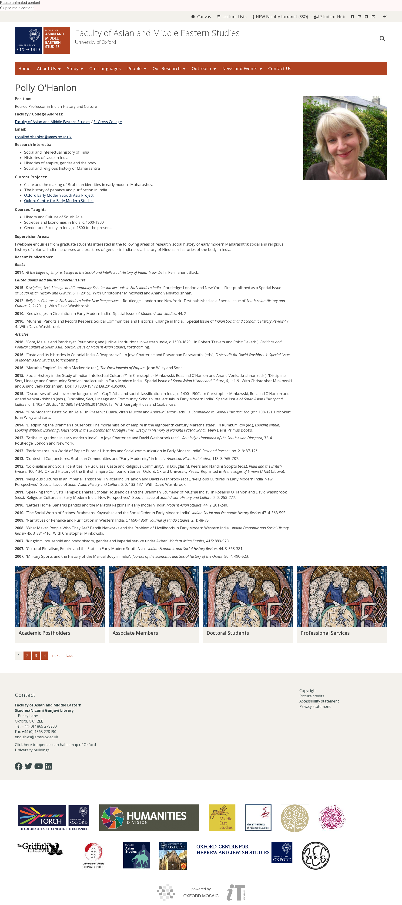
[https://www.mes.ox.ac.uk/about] (222, 817)
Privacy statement (315, 706)
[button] (382, 38)
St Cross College (108, 121)
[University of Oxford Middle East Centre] (316, 856)
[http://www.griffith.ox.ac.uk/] (40, 849)
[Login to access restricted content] (385, 16)
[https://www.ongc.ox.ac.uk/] (332, 818)
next (56, 655)
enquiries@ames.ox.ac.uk (37, 737)
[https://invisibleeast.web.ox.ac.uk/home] (295, 818)
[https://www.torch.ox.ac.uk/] (53, 817)
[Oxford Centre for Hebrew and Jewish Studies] (244, 852)
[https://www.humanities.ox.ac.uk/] (149, 817)
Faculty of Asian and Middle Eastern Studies (157, 33)
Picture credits (311, 696)
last (69, 655)
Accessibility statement (319, 701)
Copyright (308, 690)
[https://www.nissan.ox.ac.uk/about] (258, 817)
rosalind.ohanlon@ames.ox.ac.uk (43, 136)
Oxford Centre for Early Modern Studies (59, 200)
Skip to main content (17, 7)
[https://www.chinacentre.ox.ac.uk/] (93, 856)
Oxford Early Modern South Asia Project (59, 195)
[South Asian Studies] (136, 855)
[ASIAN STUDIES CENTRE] (173, 856)
